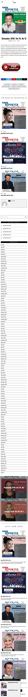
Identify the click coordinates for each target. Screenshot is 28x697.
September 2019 (4, 412)
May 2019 (2, 421)
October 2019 (3, 410)
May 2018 (2, 449)
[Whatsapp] (19, 79)
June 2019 (2, 419)
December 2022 (4, 335)
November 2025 (3, 263)
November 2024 (3, 289)
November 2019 (3, 407)
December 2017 (3, 461)
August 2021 (3, 363)
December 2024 (4, 286)
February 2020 (3, 400)
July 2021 (2, 365)
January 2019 (3, 431)
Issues (18, 40)
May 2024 (2, 300)
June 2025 (2, 275)
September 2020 (4, 384)
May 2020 (2, 393)
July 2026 (2, 245)
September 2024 (4, 293)
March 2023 (3, 331)
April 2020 (3, 396)
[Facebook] (3, 79)
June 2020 (2, 391)
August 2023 (3, 321)
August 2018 (3, 442)
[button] (25, 217)
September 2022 (4, 340)
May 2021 (2, 368)
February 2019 (3, 428)
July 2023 (2, 324)
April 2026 (3, 251)
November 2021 (3, 358)
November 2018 (3, 435)
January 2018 (3, 458)
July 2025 (2, 272)
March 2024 (3, 305)
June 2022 (2, 344)
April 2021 (2, 370)
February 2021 (3, 375)
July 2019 (2, 417)
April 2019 (2, 424)
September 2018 (4, 440)
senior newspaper (6, 86)
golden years (7, 84)
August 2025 (3, 270)
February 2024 (3, 307)
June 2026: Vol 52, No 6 (7, 195)
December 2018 (3, 433)
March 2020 (3, 398)
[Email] (24, 79)
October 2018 (3, 437)
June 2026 (2, 247)
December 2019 (3, 405)
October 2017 (3, 465)
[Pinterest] (14, 79)
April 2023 (3, 328)
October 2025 (3, 265)
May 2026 (2, 249)
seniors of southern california (19, 86)
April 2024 (3, 303)
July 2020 (2, 389)
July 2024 (2, 298)
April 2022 (3, 349)
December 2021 (3, 356)
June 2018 (2, 447)
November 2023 (3, 314)
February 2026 (3, 256)
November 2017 (3, 463)
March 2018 (3, 454)
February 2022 (3, 354)
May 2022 (2, 347)
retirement (21, 84)
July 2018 (2, 444)
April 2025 (3, 279)
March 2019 (3, 426)
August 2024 (3, 296)
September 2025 (4, 268)
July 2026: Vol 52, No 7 (7, 168)
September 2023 (4, 319)
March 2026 (3, 254)
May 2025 (2, 277)
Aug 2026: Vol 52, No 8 (7, 133)
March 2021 (3, 372)
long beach (14, 84)
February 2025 (3, 284)
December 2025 (4, 261)
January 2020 (3, 403)
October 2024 (3, 291)
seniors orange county (14, 88)
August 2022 (3, 342)
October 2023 (3, 317)
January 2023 (3, 333)
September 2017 (4, 468)
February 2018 (3, 456)
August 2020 (3, 386)
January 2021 (3, 377)
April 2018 (2, 451)
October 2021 (3, 361)
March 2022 (3, 351)
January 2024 (3, 310)
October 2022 (3, 338)
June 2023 (2, 326)
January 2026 (3, 258)
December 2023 (4, 312)
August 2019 (3, 414)
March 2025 (3, 282)
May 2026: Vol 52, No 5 (7, 234)
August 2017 (3, 470)
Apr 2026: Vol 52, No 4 (7, 237)
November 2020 (3, 382)
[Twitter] (8, 79)
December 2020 (4, 379)
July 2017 (2, 472)
